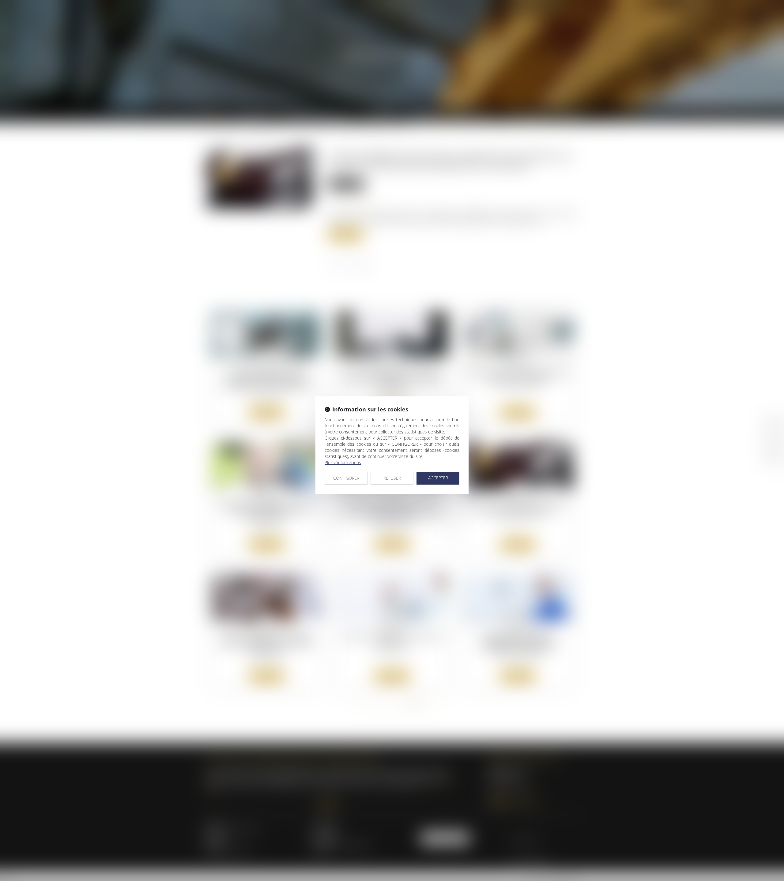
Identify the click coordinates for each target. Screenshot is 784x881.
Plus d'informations (343, 462)
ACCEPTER (438, 478)
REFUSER (392, 478)
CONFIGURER (346, 478)
